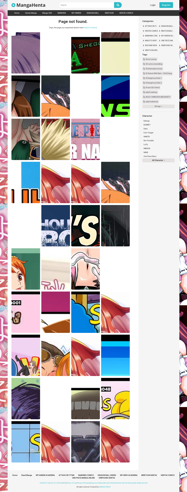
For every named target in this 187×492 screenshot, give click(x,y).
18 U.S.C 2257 (55, 483)
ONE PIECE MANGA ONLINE (168, 41)
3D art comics (151, 59)
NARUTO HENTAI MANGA (152, 41)
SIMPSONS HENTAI (168, 45)
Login (153, 5)
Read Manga (26, 475)
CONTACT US (44, 483)
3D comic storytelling (154, 64)
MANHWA (62, 13)
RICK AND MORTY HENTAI (152, 45)
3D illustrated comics (154, 69)
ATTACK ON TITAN (152, 26)
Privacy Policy (82, 483)
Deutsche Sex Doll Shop (123, 483)
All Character (158, 160)
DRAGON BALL (93, 13)
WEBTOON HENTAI (152, 50)
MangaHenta (30, 5)
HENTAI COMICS (126, 13)
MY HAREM (76, 13)
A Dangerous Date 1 (154, 78)
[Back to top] (178, 484)
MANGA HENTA (105, 487)
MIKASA (147, 148)
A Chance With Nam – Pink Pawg (159, 73)
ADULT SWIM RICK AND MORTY (158, 97)
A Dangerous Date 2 (154, 83)
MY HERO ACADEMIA (128, 475)
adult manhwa (151, 92)
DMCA (63, 483)
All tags (158, 106)
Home (16, 13)
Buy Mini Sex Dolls (106, 483)
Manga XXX (47, 13)
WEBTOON (109, 13)
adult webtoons (152, 102)
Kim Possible (149, 141)
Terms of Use (71, 483)
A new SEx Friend (153, 87)
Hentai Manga (31, 13)
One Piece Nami (150, 156)
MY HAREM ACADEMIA (168, 36)
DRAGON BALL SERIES (168, 26)
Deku (146, 129)
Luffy (146, 144)
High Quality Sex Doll (140, 483)
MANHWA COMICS (152, 36)
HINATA (147, 137)
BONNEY (147, 125)
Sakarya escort (93, 483)
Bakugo (147, 121)
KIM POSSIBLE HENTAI (168, 31)
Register (166, 5)
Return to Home (90, 28)
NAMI (146, 152)
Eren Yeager (149, 133)
